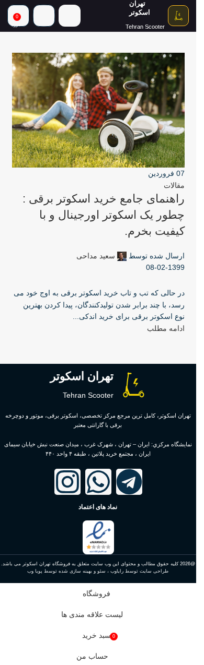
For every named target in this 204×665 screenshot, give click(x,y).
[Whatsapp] (98, 482)
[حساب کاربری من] (44, 15)
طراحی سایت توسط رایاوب (139, 571)
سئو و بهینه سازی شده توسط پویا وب (66, 571)
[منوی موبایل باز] (69, 15)
